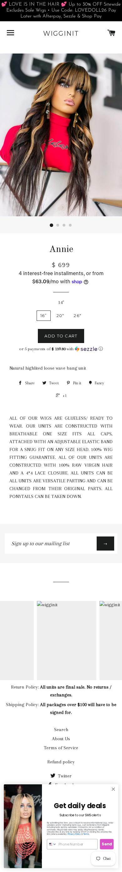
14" (61, 302)
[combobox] (52, 844)
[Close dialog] (113, 789)
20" (60, 315)
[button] (61, 349)
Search (61, 729)
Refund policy (61, 762)
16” (43, 315)
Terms (86, 834)
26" (77, 315)
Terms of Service (61, 748)
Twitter (64, 776)
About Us (61, 738)
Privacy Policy (74, 834)
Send (107, 844)
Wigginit (61, 33)
